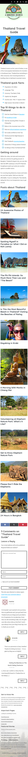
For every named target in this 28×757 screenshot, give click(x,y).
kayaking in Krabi (12, 117)
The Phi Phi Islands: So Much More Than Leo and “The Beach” (13, 278)
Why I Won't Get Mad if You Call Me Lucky (10, 737)
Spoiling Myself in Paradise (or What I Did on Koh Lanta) (14, 244)
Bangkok (21, 114)
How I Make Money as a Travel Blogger (10, 735)
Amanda (14, 638)
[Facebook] (11, 2)
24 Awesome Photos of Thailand (12, 211)
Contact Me (3, 724)
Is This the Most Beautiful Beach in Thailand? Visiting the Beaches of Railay (14, 311)
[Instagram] (20, 2)
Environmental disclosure (7, 721)
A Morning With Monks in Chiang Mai (13, 388)
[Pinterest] (14, 2)
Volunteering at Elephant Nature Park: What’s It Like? (13, 421)
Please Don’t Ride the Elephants (11, 485)
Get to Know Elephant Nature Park (11, 454)
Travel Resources (5, 717)
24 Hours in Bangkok (11, 515)
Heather (11, 601)
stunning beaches (19, 141)
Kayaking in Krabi (9, 343)
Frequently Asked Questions (7, 719)
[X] (17, 2)
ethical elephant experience (18, 129)
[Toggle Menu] (26, 2)
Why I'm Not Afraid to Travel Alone (9, 732)
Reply (22, 632)
